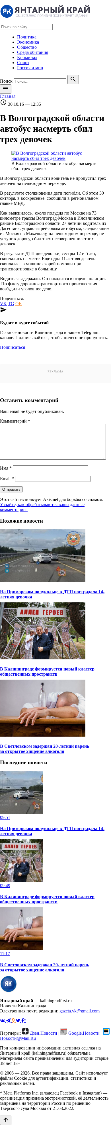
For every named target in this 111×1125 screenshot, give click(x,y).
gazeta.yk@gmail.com (79, 1010)
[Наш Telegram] (9, 1020)
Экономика (28, 42)
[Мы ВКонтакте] (3, 1020)
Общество (27, 47)
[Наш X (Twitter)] (18, 1020)
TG (11, 303)
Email (7, 478)
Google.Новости (84, 1033)
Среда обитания (32, 52)
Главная (7, 96)
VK (3, 303)
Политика (26, 36)
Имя (6, 468)
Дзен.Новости (43, 1033)
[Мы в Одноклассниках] (14, 1020)
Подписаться (12, 347)
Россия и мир (30, 67)
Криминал (27, 57)
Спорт (23, 62)
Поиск (6, 81)
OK (18, 303)
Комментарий (15, 421)
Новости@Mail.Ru (18, 1038)
